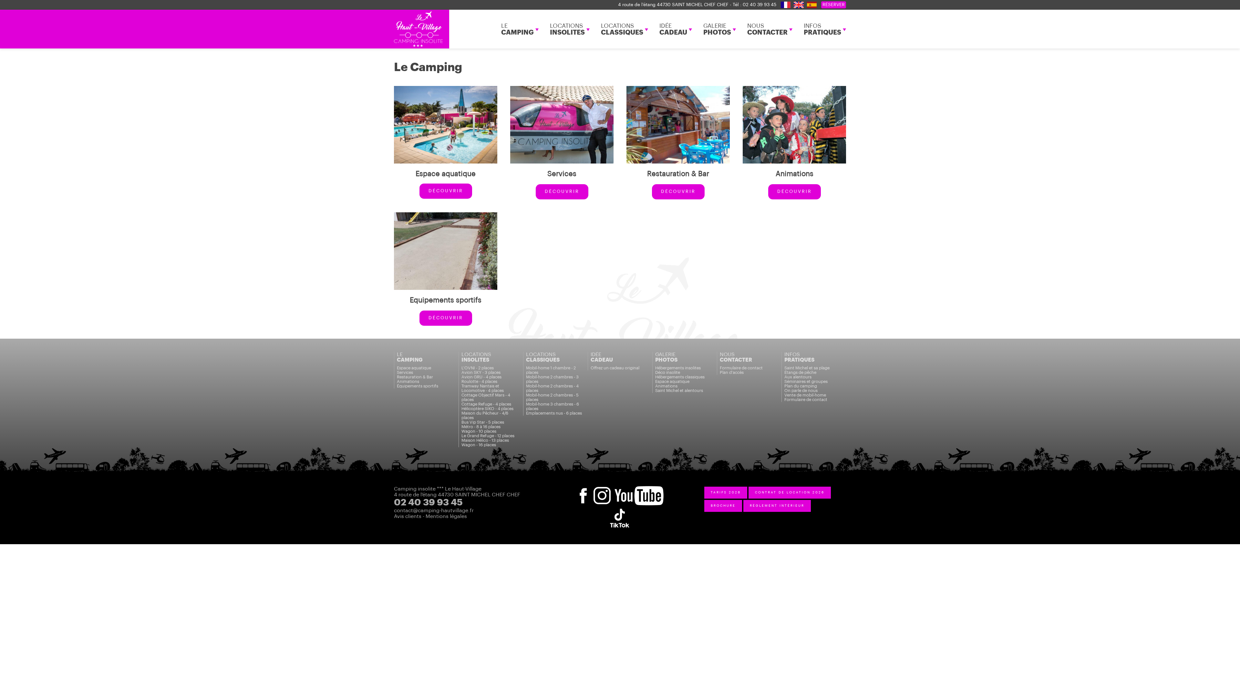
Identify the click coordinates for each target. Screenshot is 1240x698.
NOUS (767, 29)
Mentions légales (446, 516)
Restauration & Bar (415, 377)
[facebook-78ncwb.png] (583, 489)
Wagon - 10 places (478, 431)
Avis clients (407, 516)
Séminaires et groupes (806, 381)
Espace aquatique (414, 368)
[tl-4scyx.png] (620, 508)
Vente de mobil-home (805, 395)
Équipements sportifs (417, 386)
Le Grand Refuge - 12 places (487, 436)
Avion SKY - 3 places (481, 372)
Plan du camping (800, 386)
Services (405, 372)
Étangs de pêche (800, 372)
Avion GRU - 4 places (481, 377)
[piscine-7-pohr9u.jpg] (445, 88)
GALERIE (717, 29)
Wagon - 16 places (478, 445)
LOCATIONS (567, 29)
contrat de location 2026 (789, 492)
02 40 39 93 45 (759, 5)
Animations (408, 381)
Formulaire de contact (741, 368)
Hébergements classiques (680, 377)
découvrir (446, 191)
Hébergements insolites (678, 368)
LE (517, 29)
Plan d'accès (732, 372)
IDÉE (673, 29)
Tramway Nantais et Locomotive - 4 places (482, 388)
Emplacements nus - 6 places (554, 413)
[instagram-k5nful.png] (604, 489)
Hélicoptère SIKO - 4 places (487, 409)
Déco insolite (667, 372)
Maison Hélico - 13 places (485, 440)
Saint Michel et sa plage (807, 368)
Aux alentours (797, 377)
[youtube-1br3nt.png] (639, 489)
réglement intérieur (777, 505)
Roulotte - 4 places (479, 381)
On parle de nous (801, 390)
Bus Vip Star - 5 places (482, 422)
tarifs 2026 (726, 492)
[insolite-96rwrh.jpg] (562, 88)
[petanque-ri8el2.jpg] (445, 215)
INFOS (822, 29)
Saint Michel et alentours (679, 390)
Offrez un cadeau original (615, 368)
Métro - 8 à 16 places (481, 427)
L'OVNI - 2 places (477, 368)
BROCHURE (723, 505)
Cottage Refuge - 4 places (486, 404)
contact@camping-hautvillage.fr (434, 510)
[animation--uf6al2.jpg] (794, 88)
